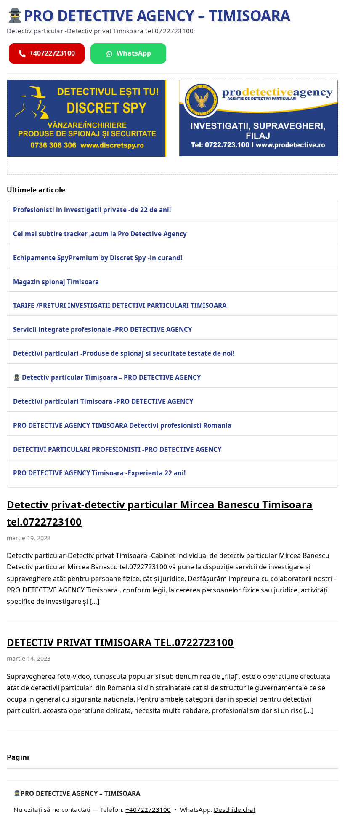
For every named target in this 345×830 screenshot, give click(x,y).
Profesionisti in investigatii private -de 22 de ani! (92, 209)
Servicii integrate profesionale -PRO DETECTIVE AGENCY (102, 329)
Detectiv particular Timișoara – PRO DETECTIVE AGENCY (110, 377)
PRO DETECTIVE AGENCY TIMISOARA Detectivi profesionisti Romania (122, 425)
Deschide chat (234, 809)
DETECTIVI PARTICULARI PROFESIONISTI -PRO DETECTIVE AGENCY (117, 449)
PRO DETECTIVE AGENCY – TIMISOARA (157, 15)
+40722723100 (148, 809)
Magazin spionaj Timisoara (56, 282)
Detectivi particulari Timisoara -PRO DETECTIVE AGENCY (103, 401)
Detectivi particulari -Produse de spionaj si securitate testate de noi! (123, 353)
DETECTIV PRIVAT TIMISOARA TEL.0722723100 (120, 642)
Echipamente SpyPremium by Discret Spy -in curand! (97, 258)
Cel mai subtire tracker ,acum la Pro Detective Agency (100, 234)
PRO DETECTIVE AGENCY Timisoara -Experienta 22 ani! (99, 473)
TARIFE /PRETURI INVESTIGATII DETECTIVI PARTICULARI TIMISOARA (119, 305)
